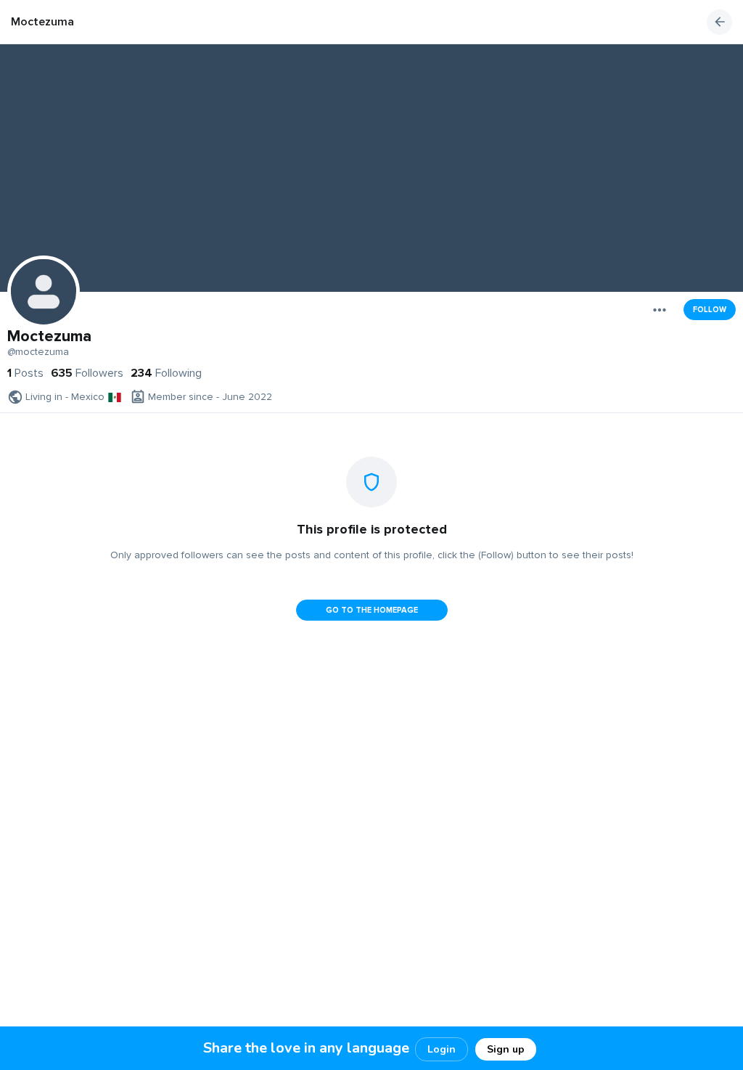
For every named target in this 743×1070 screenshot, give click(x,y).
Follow (709, 309)
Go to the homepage (372, 610)
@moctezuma (38, 352)
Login (441, 1049)
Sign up (506, 1049)
